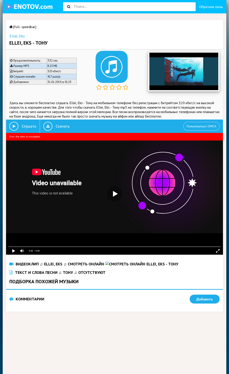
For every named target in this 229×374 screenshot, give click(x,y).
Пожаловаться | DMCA (201, 126)
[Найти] (68, 6)
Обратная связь (211, 6)
